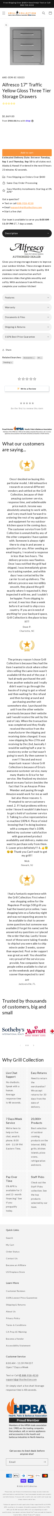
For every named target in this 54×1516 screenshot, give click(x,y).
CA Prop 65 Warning (16, 1332)
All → (40, 358)
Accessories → (29, 358)
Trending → (7, 362)
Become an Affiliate (16, 1265)
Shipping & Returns (16, 1304)
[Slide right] (33, 1045)
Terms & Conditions (16, 1325)
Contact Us (12, 1258)
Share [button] (9, 349)
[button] (3, 13)
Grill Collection (30, 1486)
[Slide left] (20, 1045)
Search (9, 1238)
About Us (11, 1311)
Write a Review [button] (28, 388)
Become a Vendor (15, 1338)
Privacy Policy (13, 1318)
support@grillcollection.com (26, 207)
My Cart (10, 1245)
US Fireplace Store (15, 1272)
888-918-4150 (25, 203)
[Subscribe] (44, 1461)
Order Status (13, 1251)
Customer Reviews (15, 1291)
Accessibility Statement (18, 1345)
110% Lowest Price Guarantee (21, 1297)
